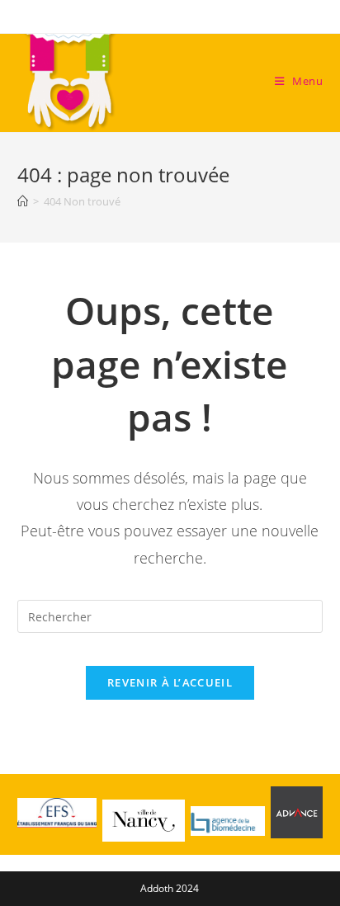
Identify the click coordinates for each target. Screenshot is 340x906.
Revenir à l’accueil (170, 682)
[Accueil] (22, 201)
